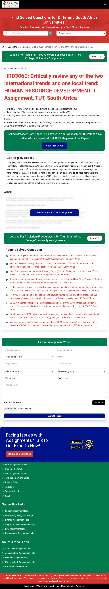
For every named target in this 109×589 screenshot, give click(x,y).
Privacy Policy (11, 482)
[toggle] (104, 4)
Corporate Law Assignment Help (20, 524)
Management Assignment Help (19, 533)
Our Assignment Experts (16, 473)
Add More (99, 403)
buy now (96, 56)
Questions (12, 47)
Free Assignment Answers (17, 464)
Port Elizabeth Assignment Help (20, 562)
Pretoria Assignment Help (17, 566)
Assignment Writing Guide (17, 478)
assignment (25, 47)
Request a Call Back (19, 453)
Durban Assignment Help (16, 557)
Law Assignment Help (15, 529)
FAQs (7, 496)
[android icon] (76, 447)
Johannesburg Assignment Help (20, 553)
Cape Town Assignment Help (18, 548)
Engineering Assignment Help (19, 515)
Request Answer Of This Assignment (54, 212)
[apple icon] (76, 442)
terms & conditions (14, 491)
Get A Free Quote (54, 145)
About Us (9, 487)
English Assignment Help (17, 511)
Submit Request (54, 416)
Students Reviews (13, 469)
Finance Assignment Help (17, 520)
